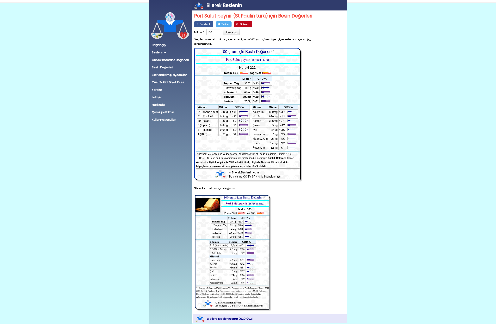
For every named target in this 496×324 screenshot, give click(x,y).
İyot (255, 130)
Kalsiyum (258, 112)
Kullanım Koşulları (164, 120)
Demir (256, 143)
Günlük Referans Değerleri (170, 60)
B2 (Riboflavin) (206, 116)
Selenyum (259, 134)
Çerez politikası (163, 112)
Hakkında (158, 105)
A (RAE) (202, 134)
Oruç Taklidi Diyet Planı (168, 82)
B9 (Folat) (203, 121)
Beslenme (159, 52)
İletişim (157, 97)
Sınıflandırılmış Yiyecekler (169, 75)
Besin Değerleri (162, 67)
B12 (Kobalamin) (207, 112)
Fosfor (257, 121)
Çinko (256, 125)
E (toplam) (203, 125)
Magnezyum (260, 138)
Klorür (256, 116)
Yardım (157, 90)
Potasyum (259, 147)
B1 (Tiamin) (204, 130)
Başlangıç (159, 45)
